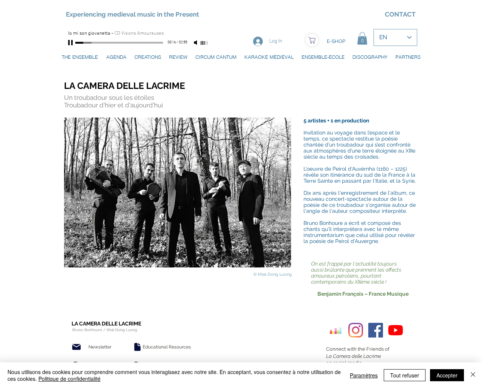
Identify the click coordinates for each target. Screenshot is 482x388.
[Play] (71, 43)
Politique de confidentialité (69, 378)
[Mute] (196, 42)
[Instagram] (355, 330)
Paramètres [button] (364, 375)
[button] (362, 38)
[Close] (472, 375)
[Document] (137, 347)
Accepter (447, 375)
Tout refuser (404, 375)
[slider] (204, 43)
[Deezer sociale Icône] (335, 330)
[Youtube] (395, 330)
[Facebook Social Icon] (375, 330)
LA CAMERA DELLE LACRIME (124, 85)
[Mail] (76, 347)
